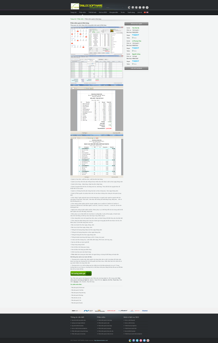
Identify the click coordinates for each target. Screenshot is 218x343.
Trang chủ (73, 12)
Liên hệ (139, 12)
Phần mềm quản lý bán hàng (105, 325)
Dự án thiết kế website (130, 331)
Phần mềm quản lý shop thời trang (80, 331)
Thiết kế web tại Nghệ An (131, 325)
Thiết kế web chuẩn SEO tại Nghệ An (133, 333)
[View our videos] (143, 7)
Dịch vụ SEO (103, 12)
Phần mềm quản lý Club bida (78, 333)
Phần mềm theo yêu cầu (76, 297)
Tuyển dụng (131, 12)
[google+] (129, 7)
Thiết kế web (92, 12)
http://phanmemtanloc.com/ (101, 340)
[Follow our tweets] (136, 7)
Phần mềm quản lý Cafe (76, 300)
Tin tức (123, 12)
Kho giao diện (114, 12)
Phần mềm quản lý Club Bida (77, 290)
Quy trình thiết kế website (77, 325)
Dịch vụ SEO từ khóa (130, 323)
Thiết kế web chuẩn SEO (130, 328)
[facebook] (132, 7)
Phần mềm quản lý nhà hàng (105, 320)
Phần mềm (82, 12)
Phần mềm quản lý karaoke (104, 328)
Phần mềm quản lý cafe (103, 323)
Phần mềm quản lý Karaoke (77, 302)
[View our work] (140, 7)
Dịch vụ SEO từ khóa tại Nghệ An (79, 328)
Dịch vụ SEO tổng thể (130, 320)
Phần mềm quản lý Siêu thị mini (77, 287)
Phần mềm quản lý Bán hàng (77, 295)
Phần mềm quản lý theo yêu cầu (105, 331)
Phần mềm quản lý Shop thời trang (78, 292)
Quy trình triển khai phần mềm (79, 320)
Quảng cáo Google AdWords (78, 323)
